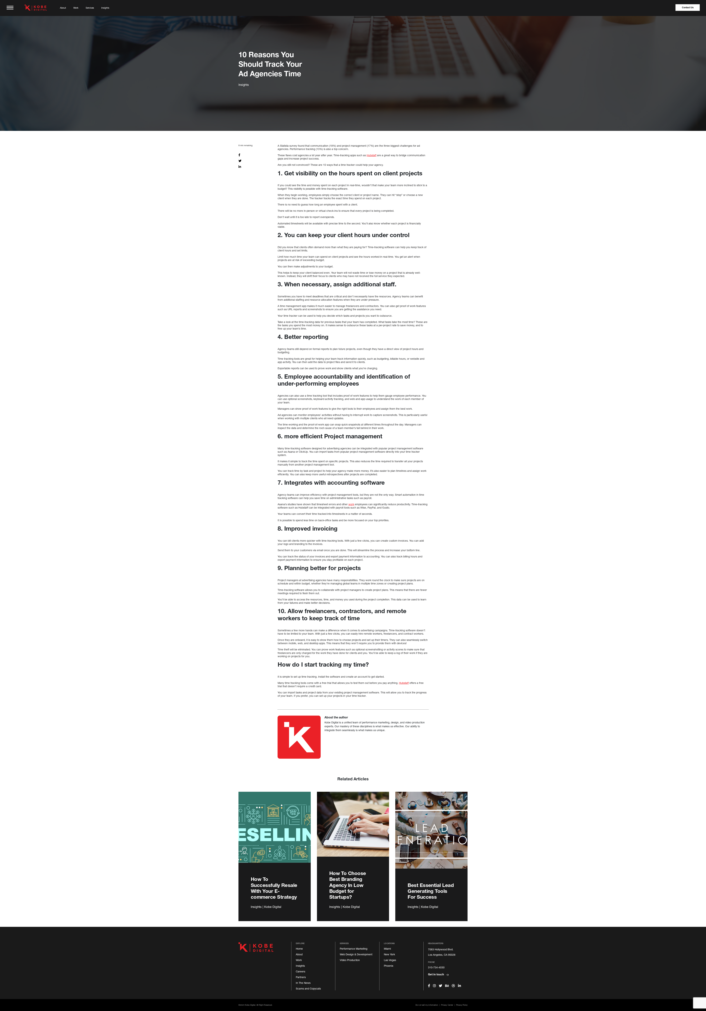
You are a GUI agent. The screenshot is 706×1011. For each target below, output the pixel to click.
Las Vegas (390, 960)
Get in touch (436, 974)
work (351, 504)
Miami (387, 948)
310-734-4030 (436, 967)
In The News (303, 982)
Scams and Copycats (308, 988)
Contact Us (687, 7)
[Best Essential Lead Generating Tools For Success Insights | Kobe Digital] (431, 834)
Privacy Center (447, 1005)
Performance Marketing (353, 948)
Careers (300, 971)
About (63, 7)
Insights (105, 7)
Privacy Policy (462, 1005)
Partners (301, 977)
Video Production (350, 960)
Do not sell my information (427, 1005)
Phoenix (388, 965)
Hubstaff (371, 155)
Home (299, 948)
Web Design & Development (356, 954)
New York (389, 954)
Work (75, 7)
